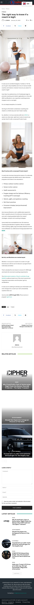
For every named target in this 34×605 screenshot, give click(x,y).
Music (13, 551)
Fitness (7, 9)
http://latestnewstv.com (17, 347)
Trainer (12, 307)
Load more (16, 573)
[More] (25, 26)
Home (3, 9)
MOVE (26, 115)
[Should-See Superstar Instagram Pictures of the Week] (17, 407)
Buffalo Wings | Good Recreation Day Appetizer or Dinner (8, 327)
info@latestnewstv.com (20, 593)
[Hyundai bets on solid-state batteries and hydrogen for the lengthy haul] (17, 441)
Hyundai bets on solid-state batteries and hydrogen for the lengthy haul (17, 454)
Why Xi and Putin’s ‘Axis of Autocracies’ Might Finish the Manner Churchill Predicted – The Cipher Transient (17, 386)
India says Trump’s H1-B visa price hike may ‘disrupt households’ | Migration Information (21, 567)
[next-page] (6, 461)
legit (8, 307)
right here (9, 297)
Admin (8, 20)
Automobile (16, 451)
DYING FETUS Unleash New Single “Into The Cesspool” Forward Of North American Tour (21, 555)
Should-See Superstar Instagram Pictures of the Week (17, 421)
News (16, 382)
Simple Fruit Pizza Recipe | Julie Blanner (26, 326)
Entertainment (17, 417)
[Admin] (3, 20)
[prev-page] (3, 461)
